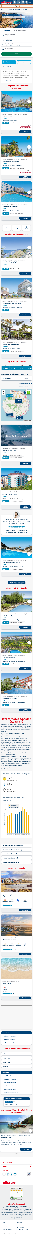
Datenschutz (6, 1226)
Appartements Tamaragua (10, 206)
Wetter (24, 62)
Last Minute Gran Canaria (10, 1082)
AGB (4, 1222)
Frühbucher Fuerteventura (10, 1036)
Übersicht (8, 62)
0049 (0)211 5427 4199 (16, 527)
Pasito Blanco (6, 983)
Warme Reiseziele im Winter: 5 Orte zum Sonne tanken (15, 1137)
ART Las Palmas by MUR (9, 494)
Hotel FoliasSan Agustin (9, 657)
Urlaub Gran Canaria (9, 1075)
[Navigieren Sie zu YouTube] (15, 1173)
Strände (9, 66)
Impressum (19, 1222)
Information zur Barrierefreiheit (20, 1226)
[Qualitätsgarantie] (26, 228)
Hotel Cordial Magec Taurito (11, 562)
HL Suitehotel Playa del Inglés (11, 303)
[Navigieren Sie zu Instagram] (7, 1173)
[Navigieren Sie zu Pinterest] (11, 1173)
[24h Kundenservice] (16, 228)
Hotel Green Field (7, 116)
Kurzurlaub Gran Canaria (10, 1079)
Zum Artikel (26, 1149)
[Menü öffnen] (30, 2)
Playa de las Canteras (9, 896)
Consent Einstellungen (22, 1229)
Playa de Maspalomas (9, 939)
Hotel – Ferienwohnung (20, 30)
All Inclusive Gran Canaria (10, 1089)
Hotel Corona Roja (8, 616)
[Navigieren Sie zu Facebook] (4, 1173)
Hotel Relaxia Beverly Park (10, 161)
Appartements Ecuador (9, 698)
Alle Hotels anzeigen (16, 583)
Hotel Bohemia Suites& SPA (10, 344)
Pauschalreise (6, 30)
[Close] (32, 6)
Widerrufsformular (7, 1229)
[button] (9, 394)
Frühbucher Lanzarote (9, 1039)
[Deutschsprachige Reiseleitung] (6, 228)
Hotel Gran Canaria (8, 1086)
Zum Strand (25, 910)
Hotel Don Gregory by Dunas (11, 262)
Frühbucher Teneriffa (9, 1042)
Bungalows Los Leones (9, 450)
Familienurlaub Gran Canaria (11, 1092)
